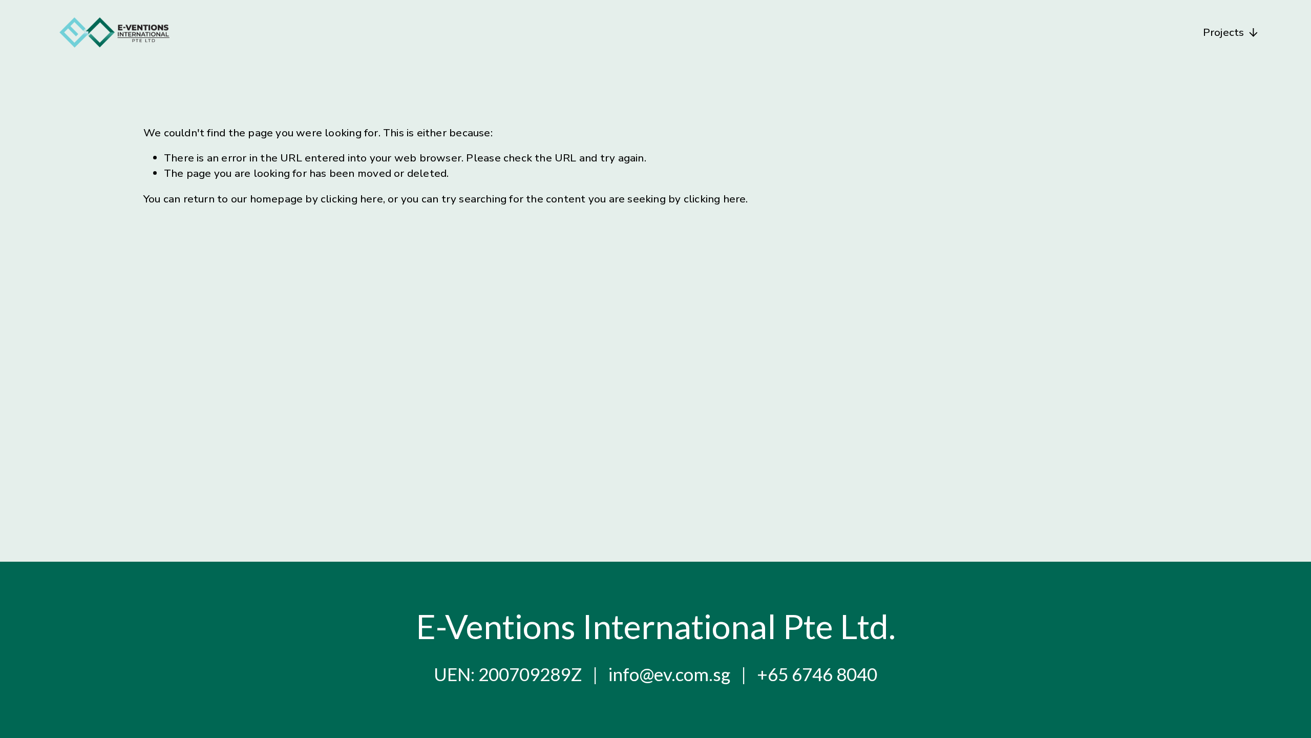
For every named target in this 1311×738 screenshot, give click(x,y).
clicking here (352, 199)
